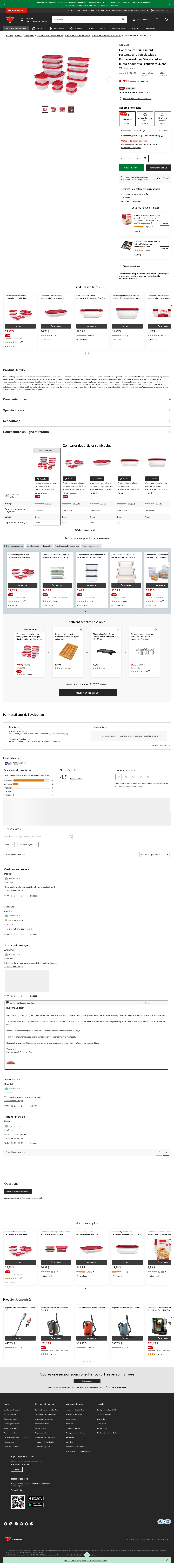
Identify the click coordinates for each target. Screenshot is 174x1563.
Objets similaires (163, 74)
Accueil (9, 35)
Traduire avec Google (13, 890)
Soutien (101, 10)
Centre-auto (150, 28)
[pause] (11, 3)
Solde (122, 88)
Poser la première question (18, 1191)
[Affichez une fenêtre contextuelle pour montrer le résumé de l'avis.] (152, 227)
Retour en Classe (118, 28)
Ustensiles (29, 35)
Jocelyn (8, 911)
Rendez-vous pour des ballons (45, 1437)
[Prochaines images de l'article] (108, 78)
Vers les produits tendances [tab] (67, 546)
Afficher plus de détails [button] (86, 530)
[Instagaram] (16, 1523)
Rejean (7, 1121)
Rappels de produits (10, 1433)
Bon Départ (70, 1437)
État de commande (10, 1419)
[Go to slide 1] (45, 109)
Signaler (33, 895)
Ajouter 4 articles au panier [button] (88, 693)
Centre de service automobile (45, 1414)
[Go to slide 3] (62, 109)
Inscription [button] (89, 10)
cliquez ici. (133, 278)
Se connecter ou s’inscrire (107, 5)
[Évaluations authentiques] (15, 763)
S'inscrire (16, 1470)
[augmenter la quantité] (121, 158)
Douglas (8, 874)
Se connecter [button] (158, 10)
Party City (135, 28)
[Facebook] (5, 1523)
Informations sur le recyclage (76, 1447)
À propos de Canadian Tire (75, 1410)
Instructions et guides (42, 1447)
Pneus (102, 28)
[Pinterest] (26, 1523)
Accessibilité (101, 1424)
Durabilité (69, 1442)
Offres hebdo (58, 28)
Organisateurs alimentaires (50, 35)
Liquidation (78, 28)
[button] (123, 19)
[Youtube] (21, 1523)
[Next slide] (169, 4)
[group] (18, 335)
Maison (18, 35)
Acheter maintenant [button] (158, 168)
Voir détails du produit (147, 74)
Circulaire (39, 28)
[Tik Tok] (31, 1523)
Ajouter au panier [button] (131, 168)
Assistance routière (42, 1424)
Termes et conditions (104, 1414)
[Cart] (166, 19)
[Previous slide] (4, 4)
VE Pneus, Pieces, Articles (44, 1419)
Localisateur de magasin (12, 1410)
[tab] (127, 119)
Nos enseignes (71, 1419)
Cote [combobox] (7, 845)
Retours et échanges (11, 1428)
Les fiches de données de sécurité (16, 1437)
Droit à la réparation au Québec (107, 1433)
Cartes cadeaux (40, 1428)
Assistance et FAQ (10, 1414)
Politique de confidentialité (106, 1410)
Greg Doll (8, 1084)
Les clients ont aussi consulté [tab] (39, 546)
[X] (10, 1523)
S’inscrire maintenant (117, 1387)
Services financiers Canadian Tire (46, 1410)
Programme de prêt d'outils (44, 1442)
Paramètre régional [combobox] (26, 845)
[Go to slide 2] (54, 109)
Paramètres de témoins (12, 1447)
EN (167, 10)
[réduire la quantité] (138, 158)
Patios (91, 28)
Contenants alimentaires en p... (106, 35)
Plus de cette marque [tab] (91, 546)
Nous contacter (9, 1442)
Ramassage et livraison (12, 1424)
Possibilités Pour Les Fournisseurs (78, 1451)
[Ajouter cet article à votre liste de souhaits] (145, 158)
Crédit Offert (75, 10)
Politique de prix (102, 1428)
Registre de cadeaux (42, 1433)
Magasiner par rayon (18, 28)
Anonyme (9, 950)
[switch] (8, 496)
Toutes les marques (73, 1428)
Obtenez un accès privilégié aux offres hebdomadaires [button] (85, 1560)
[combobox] (157, 855)
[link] (129, 73)
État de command (143, 19)
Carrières (69, 1424)
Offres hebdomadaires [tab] (13, 546)
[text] (20, 342)
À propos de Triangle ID (74, 1414)
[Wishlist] (157, 19)
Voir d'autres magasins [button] (131, 148)
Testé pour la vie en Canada (75, 1433)
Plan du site (101, 1419)
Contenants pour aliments (77, 35)
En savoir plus (17, 1490)
